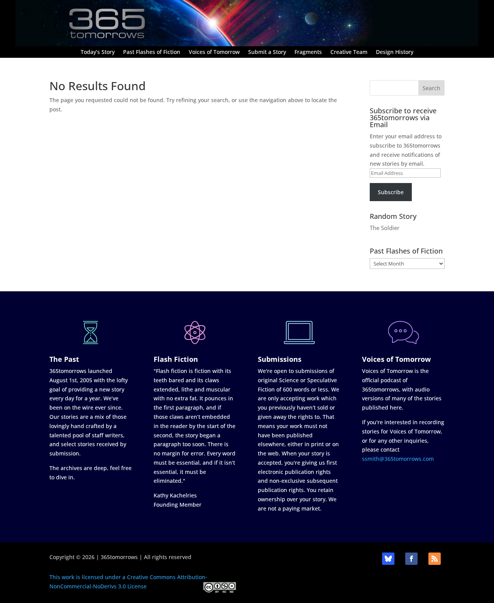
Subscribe (391, 192)
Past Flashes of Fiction (151, 52)
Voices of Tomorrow (214, 52)
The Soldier (384, 228)
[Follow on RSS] (434, 559)
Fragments (308, 52)
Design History (394, 52)
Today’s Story (98, 52)
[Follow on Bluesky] (388, 559)
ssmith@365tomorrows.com (398, 458)
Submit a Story (267, 52)
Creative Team (348, 52)
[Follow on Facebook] (411, 559)
